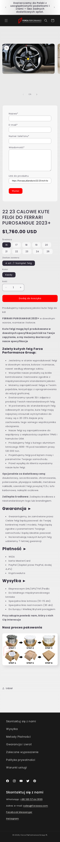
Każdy (8, 274)
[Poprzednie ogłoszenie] (5, 7)
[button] (6, 20)
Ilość (4, 281)
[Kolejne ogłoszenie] (54, 7)
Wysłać (15, 191)
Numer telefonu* (19, 136)
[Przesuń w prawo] (36, 94)
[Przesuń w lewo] (23, 94)
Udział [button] (9, 688)
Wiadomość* (17, 147)
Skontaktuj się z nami (21, 721)
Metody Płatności (18, 737)
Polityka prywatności (20, 760)
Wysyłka (12, 729)
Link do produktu (19, 175)
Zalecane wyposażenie (22, 752)
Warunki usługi (16, 767)
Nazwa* (13, 113)
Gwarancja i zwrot (19, 744)
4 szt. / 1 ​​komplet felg (18, 263)
